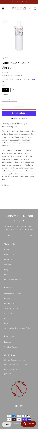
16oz (14, 90)
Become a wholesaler (13, 293)
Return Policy (9, 298)
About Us (8, 313)
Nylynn (16, 423)
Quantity (5, 94)
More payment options (19, 118)
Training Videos (10, 347)
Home (6, 250)
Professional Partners (13, 279)
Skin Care (8, 260)
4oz (5, 90)
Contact (7, 318)
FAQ (6, 323)
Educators (8, 342)
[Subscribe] (31, 235)
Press (6, 274)
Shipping (4, 75)
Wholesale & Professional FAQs (17, 328)
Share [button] (6, 185)
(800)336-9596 (10, 374)
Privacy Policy (10, 303)
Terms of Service (11, 308)
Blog (6, 270)
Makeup (7, 265)
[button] (2, 8)
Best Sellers (9, 255)
